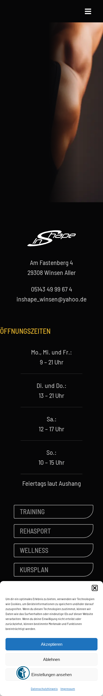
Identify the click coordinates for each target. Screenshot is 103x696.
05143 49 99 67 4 (51, 289)
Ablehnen (51, 659)
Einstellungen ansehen (51, 674)
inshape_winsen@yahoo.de (51, 299)
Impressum (67, 688)
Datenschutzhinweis (44, 688)
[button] (95, 588)
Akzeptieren (51, 644)
